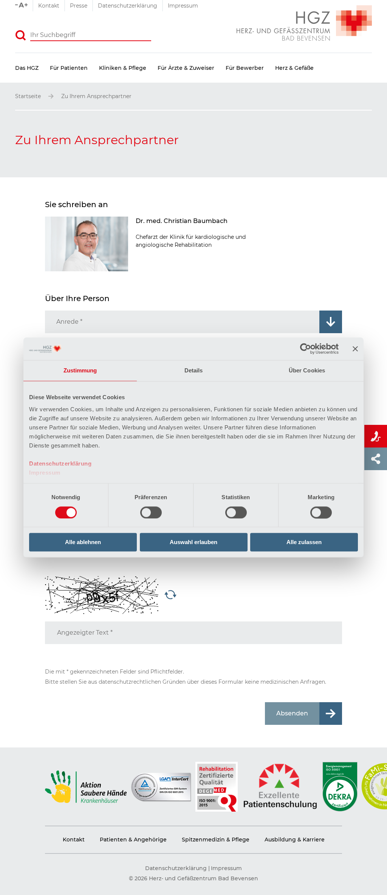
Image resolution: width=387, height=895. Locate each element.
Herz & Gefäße (294, 68)
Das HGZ (27, 68)
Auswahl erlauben (193, 542)
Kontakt (48, 5)
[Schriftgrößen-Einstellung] (24, 5)
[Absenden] (20, 35)
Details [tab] (193, 370)
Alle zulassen (304, 542)
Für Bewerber (245, 68)
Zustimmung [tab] (80, 370)
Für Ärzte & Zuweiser (186, 68)
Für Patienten (69, 68)
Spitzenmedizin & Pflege (215, 839)
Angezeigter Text (85, 632)
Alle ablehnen (83, 542)
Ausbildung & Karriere (295, 839)
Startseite (28, 96)
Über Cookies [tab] (307, 370)
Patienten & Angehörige (133, 839)
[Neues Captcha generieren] (170, 595)
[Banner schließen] (355, 348)
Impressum (44, 472)
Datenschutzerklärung (60, 463)
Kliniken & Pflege (122, 68)
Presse (78, 5)
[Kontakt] (375, 436)
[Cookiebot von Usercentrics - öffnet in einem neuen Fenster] (305, 348)
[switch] (151, 512)
